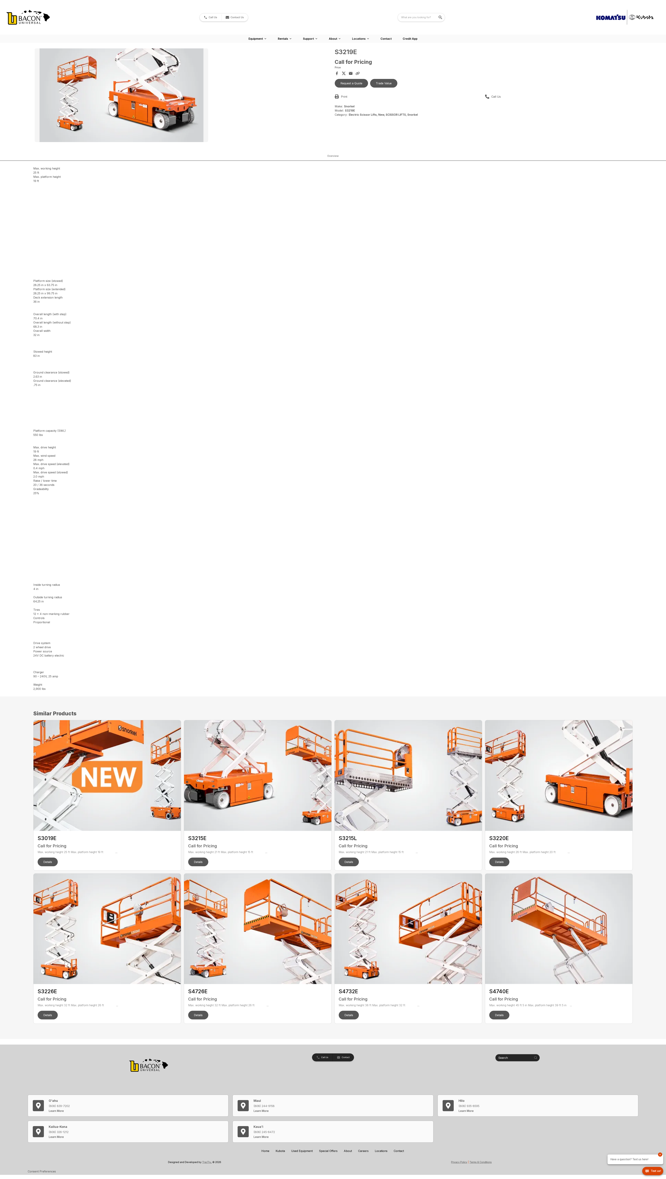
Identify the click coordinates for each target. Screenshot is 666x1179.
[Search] (535, 1057)
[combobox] (421, 17)
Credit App (410, 38)
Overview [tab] (333, 155)
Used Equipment (302, 1151)
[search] (441, 17)
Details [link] (47, 862)
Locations (381, 1151)
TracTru (206, 1162)
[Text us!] (652, 1171)
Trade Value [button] (384, 83)
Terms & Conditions (480, 1162)
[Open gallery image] (121, 95)
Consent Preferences (42, 1171)
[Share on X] (344, 73)
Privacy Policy (459, 1162)
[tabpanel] (183, 95)
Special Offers (328, 1151)
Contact (386, 38)
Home (265, 1151)
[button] (210, 17)
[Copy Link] (358, 73)
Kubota (280, 1151)
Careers (363, 1151)
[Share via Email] (351, 73)
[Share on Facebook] (337, 73)
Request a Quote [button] (351, 83)
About (348, 1151)
